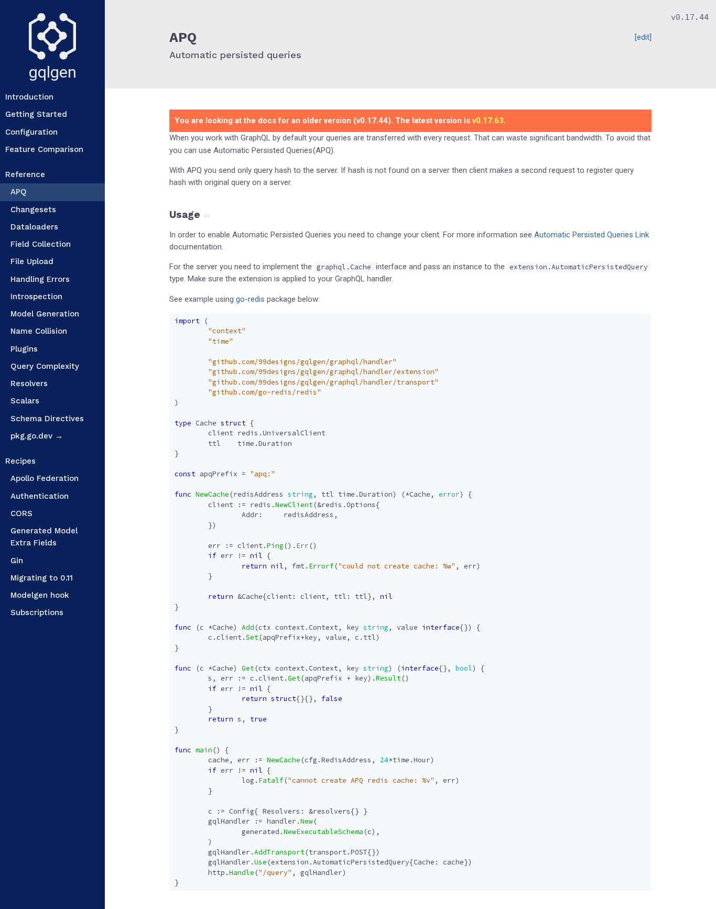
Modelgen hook (39, 595)
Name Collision (38, 331)
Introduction (29, 97)
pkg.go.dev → (36, 436)
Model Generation (44, 314)
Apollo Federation (44, 478)
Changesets (33, 209)
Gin (16, 560)
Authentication (39, 496)
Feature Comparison (44, 149)
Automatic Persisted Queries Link (591, 234)
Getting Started (36, 114)
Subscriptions (36, 612)
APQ (18, 191)
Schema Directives (47, 418)
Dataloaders (34, 227)
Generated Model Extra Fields (44, 536)
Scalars (24, 401)
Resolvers (29, 383)
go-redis (250, 299)
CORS (21, 513)
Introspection (36, 296)
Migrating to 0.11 (41, 578)
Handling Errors (40, 279)
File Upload (31, 261)
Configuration (31, 132)
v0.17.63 (488, 120)
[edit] (643, 37)
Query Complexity (44, 366)
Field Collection (40, 244)
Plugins (24, 349)
